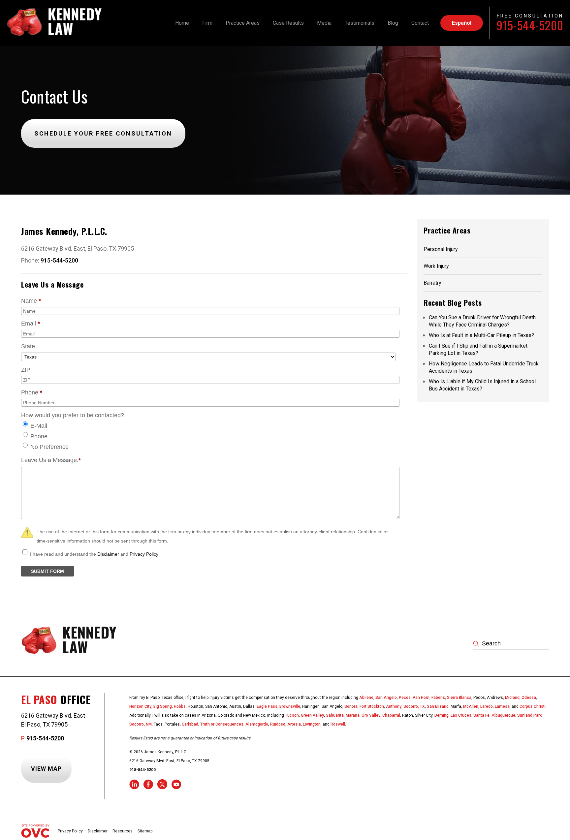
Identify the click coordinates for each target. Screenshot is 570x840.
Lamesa (502, 706)
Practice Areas (243, 23)
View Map (46, 768)
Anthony (393, 706)
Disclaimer (108, 554)
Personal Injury (441, 249)
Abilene (366, 697)
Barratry (432, 283)
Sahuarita (335, 715)
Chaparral (391, 715)
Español (461, 23)
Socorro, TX (414, 706)
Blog (393, 23)
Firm (207, 23)
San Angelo (386, 697)
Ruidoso (277, 724)
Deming (441, 715)
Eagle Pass (267, 706)
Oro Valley (371, 715)
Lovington (312, 724)
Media (324, 23)
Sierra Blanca (459, 697)
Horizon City (140, 706)
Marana (353, 715)
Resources (122, 831)
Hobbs (180, 706)
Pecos (405, 697)
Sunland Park (529, 715)
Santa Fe (481, 715)
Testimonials (359, 23)
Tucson (292, 715)
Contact (420, 23)
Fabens (438, 697)
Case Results (288, 23)
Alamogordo (256, 724)
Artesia (294, 724)
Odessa (529, 697)
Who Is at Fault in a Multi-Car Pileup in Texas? (481, 335)
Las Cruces (461, 715)
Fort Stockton (372, 706)
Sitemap (145, 831)
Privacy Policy (144, 554)
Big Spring (162, 706)
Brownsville (289, 706)
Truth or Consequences (221, 724)
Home (182, 23)
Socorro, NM (140, 724)
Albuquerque (503, 715)
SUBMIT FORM (47, 571)
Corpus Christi (533, 706)
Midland (512, 697)
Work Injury (436, 266)
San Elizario (438, 706)
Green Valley (312, 715)
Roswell (338, 724)
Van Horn (421, 697)
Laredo (486, 706)
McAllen (470, 706)
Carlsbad (190, 724)
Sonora (351, 706)
